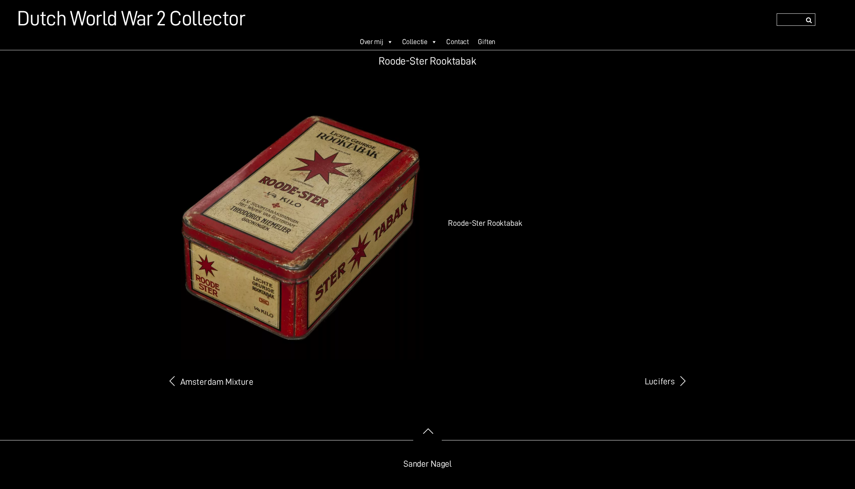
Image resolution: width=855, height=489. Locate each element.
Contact (457, 41)
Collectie (415, 41)
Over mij (371, 41)
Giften (486, 41)
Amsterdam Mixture (216, 382)
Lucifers (660, 381)
